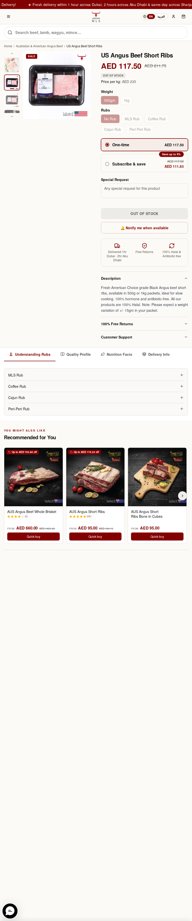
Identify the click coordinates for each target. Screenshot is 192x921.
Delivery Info (159, 354)
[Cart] (183, 16)
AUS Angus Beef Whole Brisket (31, 511)
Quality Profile (78, 354)
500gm (109, 100)
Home (8, 46)
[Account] (173, 16)
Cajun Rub (112, 129)
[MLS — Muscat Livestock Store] (96, 16)
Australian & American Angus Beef (39, 46)
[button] (144, 163)
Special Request (115, 179)
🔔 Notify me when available (144, 227)
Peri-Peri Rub (19, 408)
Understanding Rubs (32, 354)
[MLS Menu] (8, 16)
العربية (161, 16)
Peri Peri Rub (140, 129)
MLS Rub (132, 118)
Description (111, 278)
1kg (127, 100)
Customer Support (116, 337)
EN (151, 16)
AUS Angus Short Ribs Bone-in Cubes (146, 514)
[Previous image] (12, 53)
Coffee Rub (157, 118)
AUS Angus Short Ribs (87, 511)
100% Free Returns (117, 323)
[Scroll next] (182, 495)
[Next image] (12, 116)
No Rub (110, 118)
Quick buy (33, 536)
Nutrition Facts (119, 354)
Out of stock (144, 213)
